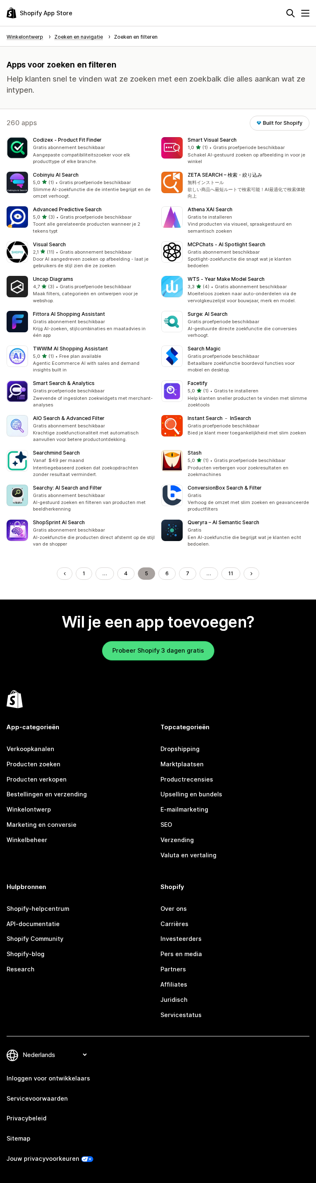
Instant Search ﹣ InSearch (219, 418)
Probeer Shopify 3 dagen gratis (158, 650)
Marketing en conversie (42, 824)
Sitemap (18, 1138)
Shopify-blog (25, 953)
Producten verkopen (37, 779)
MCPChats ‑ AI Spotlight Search (226, 244)
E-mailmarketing (184, 809)
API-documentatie (33, 923)
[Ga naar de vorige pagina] (64, 573)
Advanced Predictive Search (67, 209)
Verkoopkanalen (30, 748)
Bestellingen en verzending (47, 794)
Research (21, 969)
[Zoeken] (290, 13)
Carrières (174, 923)
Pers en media (181, 953)
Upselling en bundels (191, 794)
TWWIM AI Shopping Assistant (70, 348)
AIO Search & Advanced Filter (69, 418)
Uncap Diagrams (53, 279)
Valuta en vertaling (188, 855)
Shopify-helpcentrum (38, 908)
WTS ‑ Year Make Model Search (226, 279)
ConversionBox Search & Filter (225, 488)
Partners (173, 969)
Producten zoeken (33, 764)
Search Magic (204, 348)
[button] (81, 151)
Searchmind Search (56, 453)
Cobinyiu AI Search (56, 175)
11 (230, 573)
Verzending (177, 839)
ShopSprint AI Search (59, 522)
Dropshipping (180, 748)
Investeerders (181, 938)
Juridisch (174, 999)
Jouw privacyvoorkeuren (43, 1158)
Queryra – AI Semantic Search (223, 522)
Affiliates (173, 984)
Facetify (197, 383)
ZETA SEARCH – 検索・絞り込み (225, 175)
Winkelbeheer (27, 839)
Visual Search (49, 244)
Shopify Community (35, 938)
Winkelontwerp (29, 809)
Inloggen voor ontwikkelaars (48, 1078)
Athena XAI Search (210, 209)
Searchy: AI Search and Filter (67, 488)
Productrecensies (186, 779)
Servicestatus (181, 1014)
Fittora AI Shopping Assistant (69, 314)
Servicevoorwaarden (37, 1098)
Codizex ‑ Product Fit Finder (67, 140)
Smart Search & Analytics (64, 383)
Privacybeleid (26, 1118)
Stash (195, 453)
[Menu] (305, 13)
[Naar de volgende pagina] (251, 573)
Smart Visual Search (212, 140)
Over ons (173, 908)
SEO (166, 824)
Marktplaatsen (182, 764)
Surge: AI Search (208, 314)
